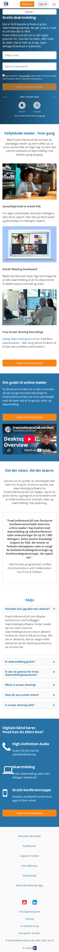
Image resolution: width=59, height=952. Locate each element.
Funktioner (29, 846)
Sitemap (29, 918)
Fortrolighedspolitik (29, 911)
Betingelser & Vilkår (29, 933)
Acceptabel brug (29, 926)
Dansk (29, 11)
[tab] (29, 609)
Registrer (27, 4)
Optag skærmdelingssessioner (21, 339)
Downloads (30, 875)
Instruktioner (29, 865)
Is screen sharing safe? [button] (19, 705)
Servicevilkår (24, 75)
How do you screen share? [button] (22, 695)
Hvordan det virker (29, 836)
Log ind (43, 4)
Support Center (29, 856)
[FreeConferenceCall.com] (5, 4)
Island (28, 948)
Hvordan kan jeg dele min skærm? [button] (27, 609)
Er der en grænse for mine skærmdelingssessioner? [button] (22, 673)
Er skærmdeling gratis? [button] (20, 661)
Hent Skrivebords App (29, 885)
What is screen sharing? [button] (20, 685)
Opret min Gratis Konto (29, 86)
